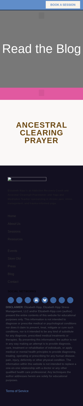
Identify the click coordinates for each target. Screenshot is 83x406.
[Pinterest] (62, 300)
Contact (13, 281)
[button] (37, 5)
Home (12, 216)
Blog (11, 274)
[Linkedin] (28, 300)
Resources (15, 239)
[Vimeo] (70, 300)
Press (12, 266)
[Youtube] (53, 300)
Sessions (14, 231)
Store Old (14, 258)
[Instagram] (19, 300)
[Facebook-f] (11, 300)
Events (12, 250)
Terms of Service (17, 391)
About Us (14, 223)
